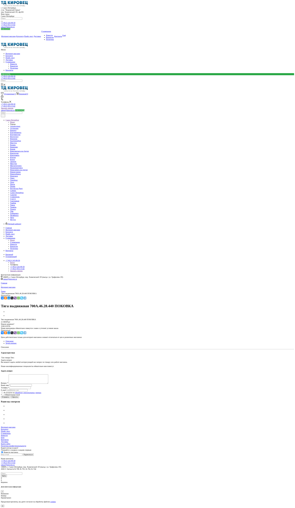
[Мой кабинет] (2, 97)
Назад (12, 122)
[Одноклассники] (5, 298)
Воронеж (13, 139)
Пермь (12, 186)
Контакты (9, 70)
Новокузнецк (15, 172)
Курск (12, 159)
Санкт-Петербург (17, 193)
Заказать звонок (7, 108)
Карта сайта (5, 444)
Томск (12, 205)
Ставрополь (14, 197)
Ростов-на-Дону (16, 188)
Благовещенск (15, 133)
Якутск (13, 220)
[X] (12, 298)
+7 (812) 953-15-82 (8, 25)
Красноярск (14, 155)
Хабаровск (14, 213)
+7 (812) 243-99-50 (8, 23)
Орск (12, 182)
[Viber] (15, 298)
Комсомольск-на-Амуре (19, 151)
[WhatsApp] (18, 298)
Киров (12, 149)
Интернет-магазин (13, 54)
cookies (53, 502)
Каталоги (9, 56)
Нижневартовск (16, 168)
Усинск (13, 209)
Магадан (13, 164)
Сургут (13, 199)
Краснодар (14, 153)
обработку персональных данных (28, 393)
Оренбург (14, 180)
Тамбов (13, 203)
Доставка (9, 60)
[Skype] (21, 298)
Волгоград (14, 137)
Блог (3, 438)
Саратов (13, 195)
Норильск (14, 176)
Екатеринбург (15, 141)
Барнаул (13, 130)
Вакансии (14, 66)
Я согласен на (22, 393)
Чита (12, 218)
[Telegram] (25, 298)
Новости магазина (10, 452)
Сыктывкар (14, 201)
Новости (13, 64)
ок (2, 506)
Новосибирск (15, 174)
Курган (13, 157)
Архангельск (15, 126)
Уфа (11, 211)
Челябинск (14, 215)
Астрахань (14, 128)
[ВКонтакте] (2, 298)
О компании (10, 62)
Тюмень (13, 207)
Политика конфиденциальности (13, 446)
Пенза (12, 184)
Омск (12, 178)
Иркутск (13, 143)
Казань (13, 145)
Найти (4, 476)
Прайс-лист (10, 58)
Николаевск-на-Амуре (19, 170)
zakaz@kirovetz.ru (8, 27)
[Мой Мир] (8, 298)
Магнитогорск (16, 166)
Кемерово (14, 147)
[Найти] (2, 21)
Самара (13, 191)
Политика (14, 68)
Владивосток (15, 135)
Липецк (13, 162)
